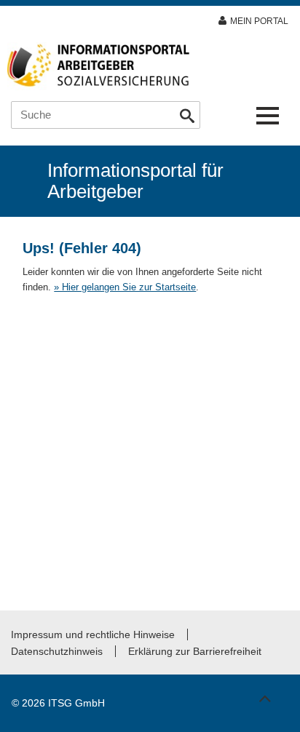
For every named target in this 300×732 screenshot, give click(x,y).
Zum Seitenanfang (264, 692)
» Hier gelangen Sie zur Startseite (125, 287)
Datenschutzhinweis (57, 651)
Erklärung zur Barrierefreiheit (194, 651)
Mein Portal (259, 21)
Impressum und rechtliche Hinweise (93, 634)
